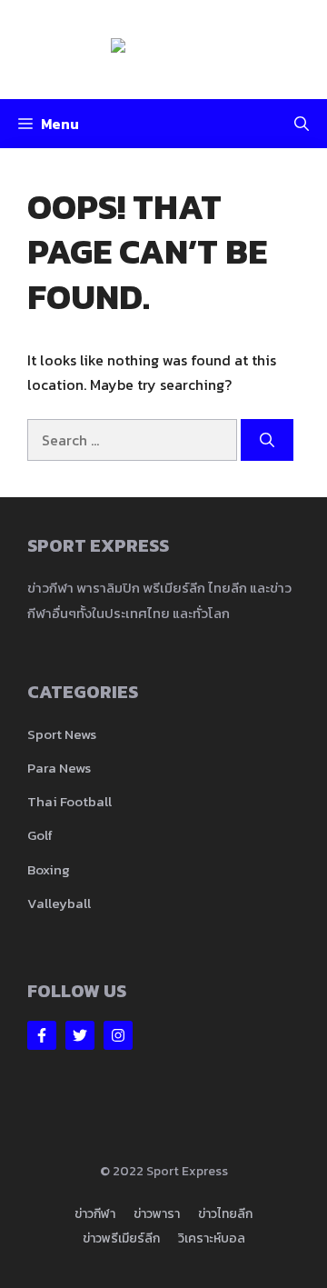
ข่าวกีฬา (94, 1213)
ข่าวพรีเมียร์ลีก (121, 1238)
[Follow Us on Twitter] (79, 1035)
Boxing (48, 869)
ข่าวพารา (157, 1213)
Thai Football (69, 801)
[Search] (267, 440)
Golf (40, 834)
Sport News (61, 734)
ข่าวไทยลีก (225, 1213)
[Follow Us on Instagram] (118, 1035)
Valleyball (59, 903)
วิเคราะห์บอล (211, 1238)
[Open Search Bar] (301, 123)
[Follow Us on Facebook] (41, 1035)
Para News (59, 767)
